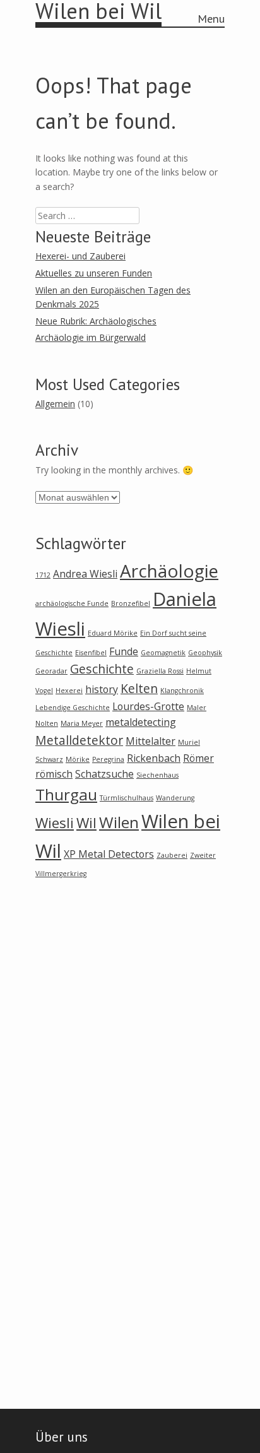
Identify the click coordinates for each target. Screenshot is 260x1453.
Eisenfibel (91, 652)
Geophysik (205, 652)
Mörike (78, 759)
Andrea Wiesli (85, 574)
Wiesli (54, 822)
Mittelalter (150, 741)
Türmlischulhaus (126, 797)
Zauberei (172, 855)
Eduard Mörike (113, 633)
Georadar (51, 671)
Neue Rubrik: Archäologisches (96, 321)
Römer (198, 758)
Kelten (139, 688)
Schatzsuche (104, 774)
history (101, 689)
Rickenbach (153, 758)
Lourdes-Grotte (148, 706)
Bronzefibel (130, 603)
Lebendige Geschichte (72, 707)
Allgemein (55, 404)
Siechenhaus (157, 775)
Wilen (119, 822)
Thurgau (66, 794)
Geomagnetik (163, 652)
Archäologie (169, 571)
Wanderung (175, 797)
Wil (86, 822)
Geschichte (102, 668)
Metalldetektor (79, 740)
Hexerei (69, 690)
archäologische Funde (72, 603)
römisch (54, 774)
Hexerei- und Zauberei (80, 256)
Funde (123, 651)
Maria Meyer (82, 723)
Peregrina (108, 759)
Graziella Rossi (160, 671)
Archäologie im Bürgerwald (90, 337)
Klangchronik (182, 690)
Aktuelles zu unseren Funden (93, 273)
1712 (42, 575)
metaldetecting (140, 722)
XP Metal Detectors (109, 854)
